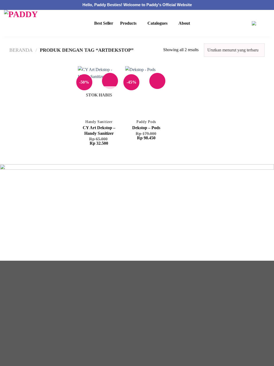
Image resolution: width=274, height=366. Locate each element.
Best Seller (103, 23)
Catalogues (157, 23)
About (184, 23)
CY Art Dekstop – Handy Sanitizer (99, 130)
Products (128, 23)
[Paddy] (26, 23)
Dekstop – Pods (146, 127)
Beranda (21, 50)
